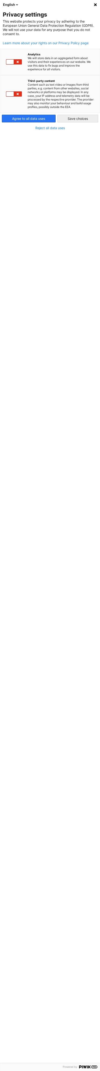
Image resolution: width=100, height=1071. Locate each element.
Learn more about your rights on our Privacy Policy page (46, 43)
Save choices (78, 119)
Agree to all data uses (28, 119)
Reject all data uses (50, 128)
